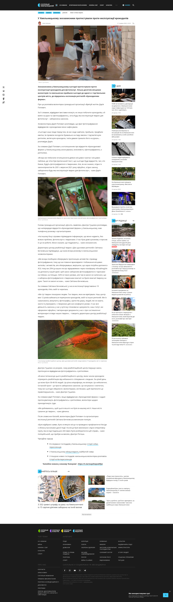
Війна (40, 544)
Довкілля (64, 12)
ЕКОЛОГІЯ (41, 12)
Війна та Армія (86, 560)
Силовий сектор (106, 552)
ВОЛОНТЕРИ (57, 12)
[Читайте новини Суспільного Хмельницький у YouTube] (75, 570)
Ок (166, 595)
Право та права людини (76, 12)
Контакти (41, 569)
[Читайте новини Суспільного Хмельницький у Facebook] (64, 570)
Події (65, 541)
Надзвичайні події (125, 544)
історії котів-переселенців (60, 459)
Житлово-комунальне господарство (108, 548)
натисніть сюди (88, 582)
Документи (42, 585)
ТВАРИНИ (48, 12)
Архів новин (42, 572)
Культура (109, 5)
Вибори (102, 544)
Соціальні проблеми (126, 557)
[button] (3, 87)
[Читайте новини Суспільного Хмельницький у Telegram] (85, 570)
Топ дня (121, 560)
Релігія (83, 557)
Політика (66, 557)
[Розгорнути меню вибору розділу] (56, 5)
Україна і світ (93, 5)
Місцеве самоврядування (87, 553)
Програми (41, 588)
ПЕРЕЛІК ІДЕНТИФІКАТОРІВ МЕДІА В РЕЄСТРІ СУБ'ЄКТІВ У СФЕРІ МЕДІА (48, 592)
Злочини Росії (105, 557)
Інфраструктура (124, 547)
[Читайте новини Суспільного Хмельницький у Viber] (80, 570)
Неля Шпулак (46, 23)
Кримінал (103, 541)
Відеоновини (105, 560)
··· (116, 5)
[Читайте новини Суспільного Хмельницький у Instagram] (70, 570)
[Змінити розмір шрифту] (133, 23)
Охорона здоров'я (88, 547)
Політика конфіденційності (48, 582)
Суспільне (87, 580)
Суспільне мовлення (46, 575)
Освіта (83, 544)
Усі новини (63, 5)
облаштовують (72, 452)
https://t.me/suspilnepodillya (90, 464)
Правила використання (47, 579)
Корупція (84, 541)
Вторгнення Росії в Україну (78, 5)
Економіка (67, 544)
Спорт (102, 5)
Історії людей (123, 552)
